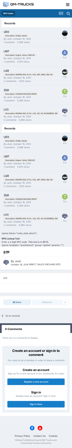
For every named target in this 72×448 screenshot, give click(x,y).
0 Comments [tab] (13, 329)
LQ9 (6, 70)
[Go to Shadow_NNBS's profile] (65, 33)
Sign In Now (36, 404)
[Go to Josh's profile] (65, 111)
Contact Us (39, 435)
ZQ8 (6, 90)
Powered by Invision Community (36, 443)
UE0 (6, 31)
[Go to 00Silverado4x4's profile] (65, 72)
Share (18, 302)
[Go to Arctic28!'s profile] (65, 53)
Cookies (53, 435)
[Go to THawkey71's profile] (65, 91)
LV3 (6, 109)
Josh (9, 39)
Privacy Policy (22, 435)
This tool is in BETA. (38, 242)
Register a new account (36, 381)
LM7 (6, 51)
